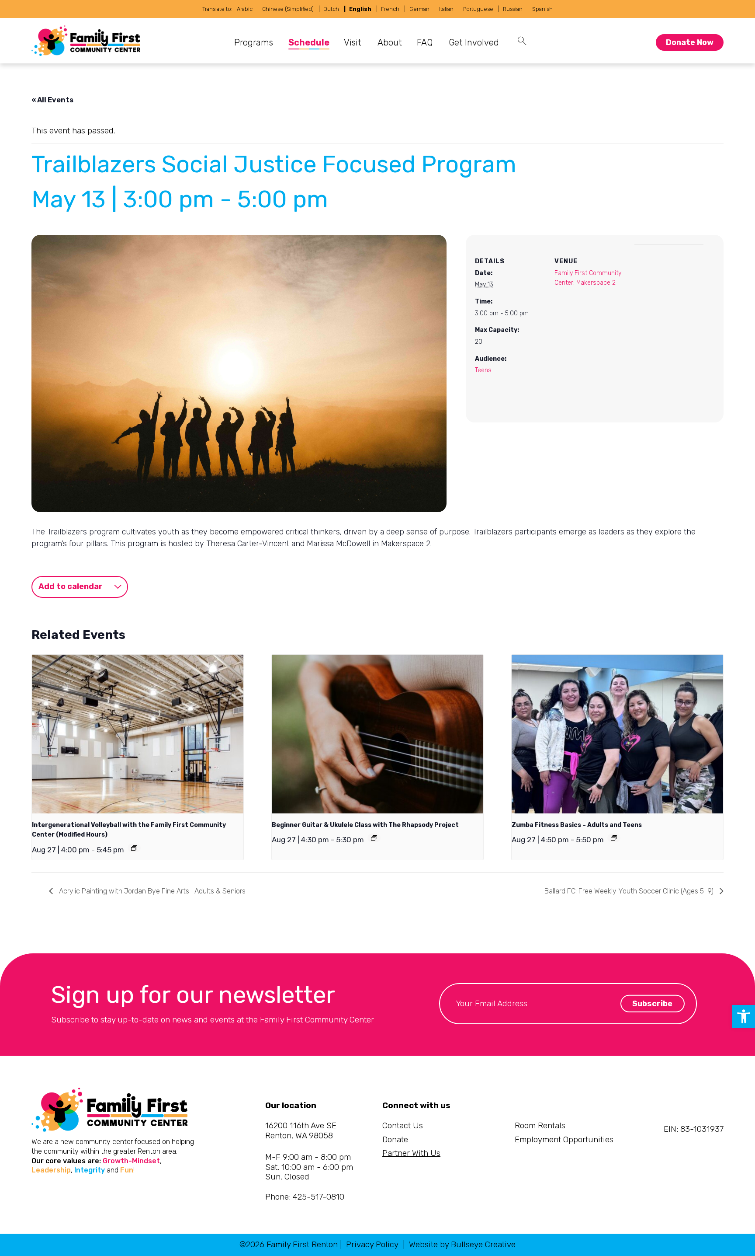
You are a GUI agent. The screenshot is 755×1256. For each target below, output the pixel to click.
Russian (513, 9)
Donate (395, 1139)
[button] (743, 1016)
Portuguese (478, 9)
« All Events (52, 100)
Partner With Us (411, 1153)
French (390, 9)
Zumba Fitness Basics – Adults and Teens (577, 825)
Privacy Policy (372, 1244)
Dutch (331, 9)
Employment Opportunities (564, 1139)
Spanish (542, 9)
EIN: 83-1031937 (694, 1129)
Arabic (245, 9)
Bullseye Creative (483, 1244)
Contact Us (402, 1125)
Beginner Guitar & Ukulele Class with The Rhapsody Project (365, 825)
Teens (483, 370)
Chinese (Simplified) (288, 9)
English (360, 9)
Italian (446, 9)
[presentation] (137, 734)
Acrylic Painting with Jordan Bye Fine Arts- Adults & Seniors (151, 891)
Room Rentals (540, 1125)
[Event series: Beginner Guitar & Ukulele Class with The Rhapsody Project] (374, 838)
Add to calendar (70, 586)
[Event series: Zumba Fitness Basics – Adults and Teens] (614, 838)
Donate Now (689, 42)
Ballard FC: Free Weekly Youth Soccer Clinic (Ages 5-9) (629, 891)
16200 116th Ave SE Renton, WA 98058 (300, 1130)
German (419, 9)
